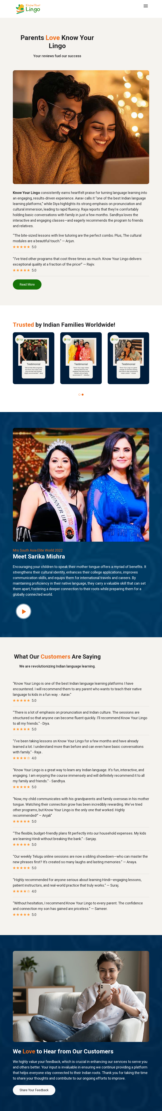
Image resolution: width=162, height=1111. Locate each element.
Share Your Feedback (34, 1090)
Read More (27, 284)
